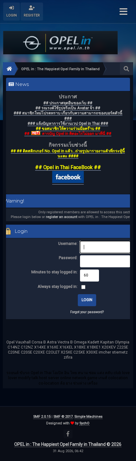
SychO (84, 423)
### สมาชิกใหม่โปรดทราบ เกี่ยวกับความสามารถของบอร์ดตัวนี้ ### (68, 115)
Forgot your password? (87, 312)
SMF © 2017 (63, 417)
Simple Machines (88, 417)
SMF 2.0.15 (42, 417)
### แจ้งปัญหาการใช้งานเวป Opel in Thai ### (68, 123)
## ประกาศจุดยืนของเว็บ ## (67, 102)
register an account (61, 217)
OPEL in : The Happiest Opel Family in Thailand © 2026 (67, 444)
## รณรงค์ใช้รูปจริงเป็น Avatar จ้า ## (67, 108)
